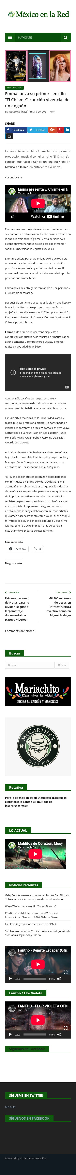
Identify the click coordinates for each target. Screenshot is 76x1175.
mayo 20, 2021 (38, 111)
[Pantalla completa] (66, 972)
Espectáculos (14, 87)
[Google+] (52, 130)
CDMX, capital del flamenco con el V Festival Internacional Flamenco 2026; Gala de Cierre (31, 915)
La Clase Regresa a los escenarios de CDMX (31, 924)
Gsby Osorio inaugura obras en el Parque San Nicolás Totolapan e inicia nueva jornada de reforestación (37, 897)
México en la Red (18, 111)
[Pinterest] (60, 130)
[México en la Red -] (38, 14)
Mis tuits (10, 1107)
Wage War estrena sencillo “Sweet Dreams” (30, 906)
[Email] (9, 136)
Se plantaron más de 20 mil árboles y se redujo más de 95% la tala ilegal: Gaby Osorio (37, 933)
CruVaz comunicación (33, 1158)
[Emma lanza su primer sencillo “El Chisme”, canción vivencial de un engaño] (38, 66)
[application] (38, 964)
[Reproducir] (10, 979)
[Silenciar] (59, 979)
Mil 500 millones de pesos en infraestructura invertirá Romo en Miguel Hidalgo (58, 606)
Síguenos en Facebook (27, 1049)
